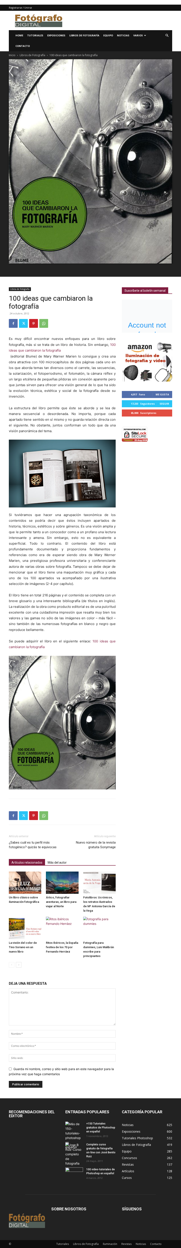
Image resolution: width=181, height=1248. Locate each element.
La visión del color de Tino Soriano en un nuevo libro (23, 947)
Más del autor (57, 862)
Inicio (12, 55)
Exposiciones (56, 35)
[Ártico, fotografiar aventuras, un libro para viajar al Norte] (62, 883)
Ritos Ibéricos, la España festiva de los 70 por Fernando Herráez (62, 947)
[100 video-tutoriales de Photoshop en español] (74, 1172)
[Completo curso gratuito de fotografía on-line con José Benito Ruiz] (74, 1154)
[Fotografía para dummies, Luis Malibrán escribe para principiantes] (99, 928)
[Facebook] (13, 323)
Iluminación (110, 1244)
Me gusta (162, 394)
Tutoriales (35, 35)
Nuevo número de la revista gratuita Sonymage (96, 845)
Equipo (108, 35)
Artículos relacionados (26, 862)
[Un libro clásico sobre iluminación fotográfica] (25, 883)
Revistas (126, 1244)
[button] (167, 35)
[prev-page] (11, 965)
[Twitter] (23, 323)
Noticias (123, 35)
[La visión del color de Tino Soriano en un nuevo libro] (25, 928)
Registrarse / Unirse (20, 7)
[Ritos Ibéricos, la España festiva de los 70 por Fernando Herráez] (62, 928)
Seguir (164, 403)
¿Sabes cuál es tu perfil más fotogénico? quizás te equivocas (33, 845)
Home (19, 35)
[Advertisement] (120, 20)
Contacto (22, 46)
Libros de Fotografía (84, 35)
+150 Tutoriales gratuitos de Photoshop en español (100, 1127)
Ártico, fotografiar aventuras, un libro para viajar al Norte (61, 902)
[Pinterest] (33, 323)
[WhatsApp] (43, 323)
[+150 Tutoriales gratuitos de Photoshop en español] (74, 1135)
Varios (138, 35)
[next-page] (18, 965)
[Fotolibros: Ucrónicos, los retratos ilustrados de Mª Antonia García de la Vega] (99, 883)
